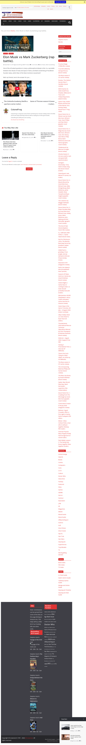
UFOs (55, 663)
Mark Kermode (50, 634)
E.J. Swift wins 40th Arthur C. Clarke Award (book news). (64, 235)
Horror (60, 6)
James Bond (51, 632)
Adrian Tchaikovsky (47, 614)
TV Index (61, 567)
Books (10, 21)
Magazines (47, 21)
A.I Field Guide (62, 575)
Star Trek (61, 536)
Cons (15, 21)
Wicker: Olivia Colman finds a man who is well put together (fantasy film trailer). (64, 425)
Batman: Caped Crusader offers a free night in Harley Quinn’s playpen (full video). (64, 414)
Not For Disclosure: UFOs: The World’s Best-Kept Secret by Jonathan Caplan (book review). (64, 243)
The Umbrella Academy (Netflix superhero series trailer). (16, 102)
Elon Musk (42, 64)
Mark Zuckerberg (50, 64)
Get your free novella (60, 2)
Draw (48, 627)
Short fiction (62, 528)
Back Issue (50, 617)
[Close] (84, 2)
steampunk (52, 651)
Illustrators (46, 632)
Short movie (62, 531)
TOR (54, 661)
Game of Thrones (48, 629)
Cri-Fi (60, 471)
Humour (61, 498)
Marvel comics (50, 636)
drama (45, 627)
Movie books (62, 514)
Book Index (61, 562)
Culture (48, 6)
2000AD (45, 611)
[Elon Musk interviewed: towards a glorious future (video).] (65, 735)
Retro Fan (46, 644)
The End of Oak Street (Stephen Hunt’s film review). (64, 228)
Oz (37, 649)
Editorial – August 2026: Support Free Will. (64, 340)
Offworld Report (63, 520)
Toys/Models (63, 21)
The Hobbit (50, 653)
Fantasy (53, 6)
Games (29, 21)
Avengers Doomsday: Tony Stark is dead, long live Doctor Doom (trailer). (64, 167)
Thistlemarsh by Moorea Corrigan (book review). (63, 149)
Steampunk (61, 542)
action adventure (52, 612)
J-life (57, 6)
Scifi (48, 9)
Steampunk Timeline (64, 590)
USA (34, 649)
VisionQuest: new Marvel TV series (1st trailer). (64, 175)
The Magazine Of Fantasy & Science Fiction (50, 656)
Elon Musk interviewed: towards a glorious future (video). (76, 737)
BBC (48, 619)
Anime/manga (37, 6)
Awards (5, 21)
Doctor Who (62, 476)
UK (31, 649)
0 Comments (34, 64)
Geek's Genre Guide (64, 578)
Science (64, 6)
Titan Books (51, 661)
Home (13, 31)
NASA (50, 639)
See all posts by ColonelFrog (17, 119)
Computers (43, 6)
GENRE (60, 492)
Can (40, 649)
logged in (10, 161)
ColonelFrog (19, 64)
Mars (45, 637)
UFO (48, 663)
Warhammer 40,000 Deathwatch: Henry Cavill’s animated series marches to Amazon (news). (64, 299)
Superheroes (62, 544)
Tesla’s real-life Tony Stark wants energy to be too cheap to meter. (77, 727)
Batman (45, 619)
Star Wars (61, 539)
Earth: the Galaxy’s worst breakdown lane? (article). (64, 269)
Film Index (61, 565)
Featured (61, 484)
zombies (45, 666)
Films (25, 21)
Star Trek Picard (51, 649)
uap (45, 664)
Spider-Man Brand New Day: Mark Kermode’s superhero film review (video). (64, 386)
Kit (42, 21)
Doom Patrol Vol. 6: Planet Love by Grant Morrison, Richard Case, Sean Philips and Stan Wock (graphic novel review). (64, 120)
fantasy (53, 627)
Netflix (53, 639)
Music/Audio (55, 21)
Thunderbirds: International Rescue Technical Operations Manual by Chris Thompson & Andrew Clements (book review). (64, 329)
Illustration (36, 21)
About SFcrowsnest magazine (50, 739)
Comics (20, 21)
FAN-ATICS (61, 479)
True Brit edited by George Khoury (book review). (64, 71)
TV (3, 24)
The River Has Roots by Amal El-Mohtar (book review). (64, 377)
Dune (51, 627)
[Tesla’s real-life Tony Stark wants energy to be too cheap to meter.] (65, 725)
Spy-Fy (51, 9)
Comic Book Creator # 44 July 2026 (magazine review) (64, 405)
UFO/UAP (52, 663)
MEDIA (60, 512)
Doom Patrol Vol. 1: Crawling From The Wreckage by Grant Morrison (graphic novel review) (64, 397)
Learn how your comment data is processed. (31, 164)
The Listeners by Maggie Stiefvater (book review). (63, 203)
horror (54, 629)
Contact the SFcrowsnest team (52, 740)
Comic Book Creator (52, 621)
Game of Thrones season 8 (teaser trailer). (42, 102)
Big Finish (50, 619)
